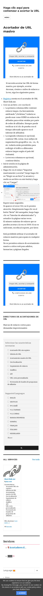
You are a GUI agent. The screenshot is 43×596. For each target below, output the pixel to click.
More (9, 438)
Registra (7, 99)
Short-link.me (9, 479)
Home (7, 577)
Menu (7, 17)
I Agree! (21, 593)
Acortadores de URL (17, 547)
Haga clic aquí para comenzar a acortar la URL (21, 9)
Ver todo (36, 459)
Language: (8, 570)
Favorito (9, 526)
